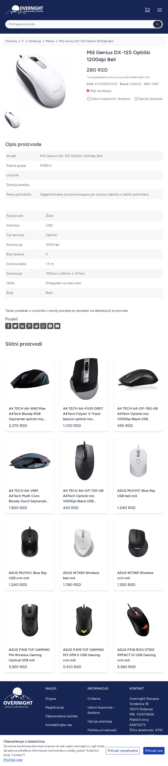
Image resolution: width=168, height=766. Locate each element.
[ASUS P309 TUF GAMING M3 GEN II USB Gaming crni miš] (84, 620)
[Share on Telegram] (50, 326)
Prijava (51, 699)
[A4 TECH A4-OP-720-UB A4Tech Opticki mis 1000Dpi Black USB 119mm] (84, 461)
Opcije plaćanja (100, 721)
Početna (11, 41)
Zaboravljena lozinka (61, 716)
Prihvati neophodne (123, 751)
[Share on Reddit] (36, 326)
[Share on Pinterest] (29, 326)
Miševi (50, 41)
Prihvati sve (154, 751)
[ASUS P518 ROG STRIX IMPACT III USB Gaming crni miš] (138, 620)
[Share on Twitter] (15, 326)
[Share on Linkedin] (22, 326)
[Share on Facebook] (8, 326)
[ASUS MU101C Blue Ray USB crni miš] (29, 543)
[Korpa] (147, 10)
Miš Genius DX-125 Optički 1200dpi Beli (86, 41)
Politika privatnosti (102, 730)
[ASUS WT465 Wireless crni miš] (138, 543)
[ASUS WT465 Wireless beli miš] (84, 543)
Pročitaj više (13, 760)
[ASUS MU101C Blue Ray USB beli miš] (138, 461)
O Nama (94, 699)
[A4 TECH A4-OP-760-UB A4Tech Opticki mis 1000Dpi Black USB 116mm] (138, 378)
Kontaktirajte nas (59, 725)
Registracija (55, 707)
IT (22, 41)
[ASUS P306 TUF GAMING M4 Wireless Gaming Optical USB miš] (29, 620)
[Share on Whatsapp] (43, 326)
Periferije (35, 41)
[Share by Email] (57, 326)
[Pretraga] (157, 24)
